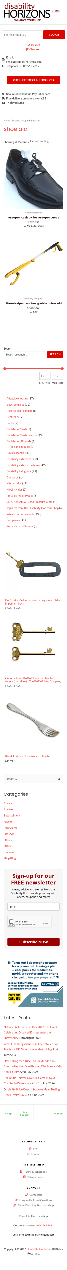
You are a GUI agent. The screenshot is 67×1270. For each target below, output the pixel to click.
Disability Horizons (38, 1249)
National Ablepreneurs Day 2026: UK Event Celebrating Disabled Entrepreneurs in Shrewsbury (30, 1032)
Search (54, 34)
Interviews (10, 827)
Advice (8, 803)
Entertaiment (12, 815)
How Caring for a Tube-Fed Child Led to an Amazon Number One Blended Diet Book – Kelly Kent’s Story (33, 1066)
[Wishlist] (58, 1110)
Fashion (8, 821)
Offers (8, 840)
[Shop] (8, 1110)
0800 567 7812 (45, 1225)
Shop (8, 1113)
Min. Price (44, 382)
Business (9, 809)
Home (7, 120)
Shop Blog (10, 858)
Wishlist (58, 1113)
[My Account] (25, 1109)
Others (8, 846)
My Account (25, 1114)
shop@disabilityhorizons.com (37, 1234)
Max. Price (57, 382)
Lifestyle (9, 833)
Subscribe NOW (33, 941)
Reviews (9, 852)
